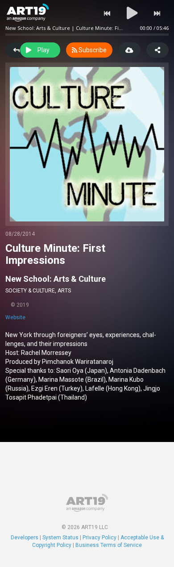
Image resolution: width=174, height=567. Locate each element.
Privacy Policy (99, 537)
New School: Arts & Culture (55, 279)
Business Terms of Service (108, 545)
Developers (24, 537)
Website (15, 317)
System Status (60, 537)
